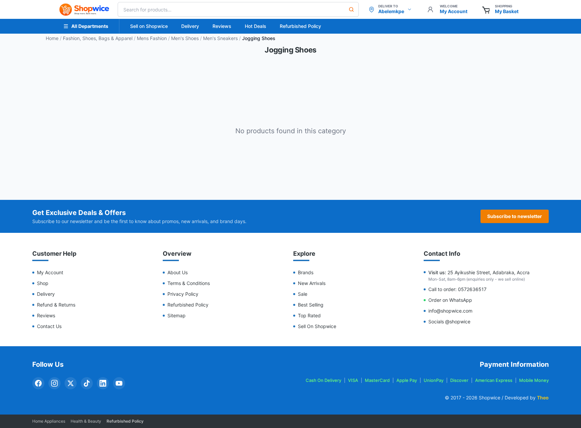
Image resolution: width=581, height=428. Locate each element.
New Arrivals (311, 283)
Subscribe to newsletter (514, 216)
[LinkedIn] (103, 383)
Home (52, 38)
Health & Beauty (86, 421)
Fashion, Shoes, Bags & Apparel (97, 38)
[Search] (351, 9)
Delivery (190, 26)
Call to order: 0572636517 (457, 289)
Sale (302, 294)
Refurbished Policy (300, 26)
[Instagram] (54, 383)
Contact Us (49, 326)
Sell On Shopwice (317, 326)
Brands (305, 272)
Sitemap (176, 315)
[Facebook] (38, 383)
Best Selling (310, 305)
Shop (42, 283)
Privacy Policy (182, 294)
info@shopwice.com (450, 311)
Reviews (221, 26)
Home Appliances (48, 421)
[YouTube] (119, 383)
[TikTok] (87, 383)
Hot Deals (255, 26)
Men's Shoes (185, 38)
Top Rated (309, 315)
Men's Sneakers (220, 38)
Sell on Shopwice (149, 26)
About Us (177, 272)
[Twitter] (71, 383)
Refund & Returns (56, 305)
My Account (50, 272)
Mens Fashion (152, 38)
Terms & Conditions (188, 283)
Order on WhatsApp (450, 300)
